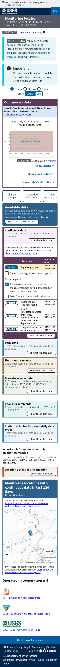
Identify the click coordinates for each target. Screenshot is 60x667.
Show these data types (42, 352)
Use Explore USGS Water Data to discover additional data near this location (26, 505)
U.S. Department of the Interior (19, 656)
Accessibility (39, 647)
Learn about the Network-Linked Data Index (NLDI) (29, 571)
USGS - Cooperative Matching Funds (21, 629)
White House (36, 659)
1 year (45, 89)
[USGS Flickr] (48, 652)
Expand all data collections (22, 221)
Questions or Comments (30, 640)
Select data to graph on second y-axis (30, 273)
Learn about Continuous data (21, 253)
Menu (55, 11)
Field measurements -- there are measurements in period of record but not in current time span (31, 288)
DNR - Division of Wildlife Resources (21, 597)
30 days (32, 89)
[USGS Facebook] (41, 652)
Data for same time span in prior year (30, 296)
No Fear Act (50, 659)
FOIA (6, 663)
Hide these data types (42, 240)
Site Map (52, 647)
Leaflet (15, 562)
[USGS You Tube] (52, 652)
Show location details (42, 473)
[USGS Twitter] (37, 652)
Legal (27, 647)
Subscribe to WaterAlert (17, 114)
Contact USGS (11, 651)
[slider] (52, 157)
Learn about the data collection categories (27, 216)
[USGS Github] (44, 652)
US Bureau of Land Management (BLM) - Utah (26, 613)
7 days (18, 89)
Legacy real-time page (30, 32)
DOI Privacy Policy (12, 647)
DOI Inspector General (14, 659)
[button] (30, 533)
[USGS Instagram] (56, 652)
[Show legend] (54, 551)
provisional (51, 160)
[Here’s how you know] (30, 4)
